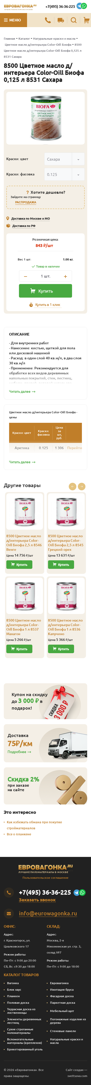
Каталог (24, 38)
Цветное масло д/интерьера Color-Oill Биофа (38, 44)
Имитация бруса (62, 989)
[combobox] (64, 159)
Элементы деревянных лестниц (24, 1021)
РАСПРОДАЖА (25, 202)
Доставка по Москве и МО (30, 218)
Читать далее (20, 391)
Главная (9, 38)
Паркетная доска (62, 1002)
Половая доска (18, 1002)
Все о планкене (19, 834)
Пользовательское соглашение (45, 877)
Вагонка (13, 983)
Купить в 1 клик (47, 305)
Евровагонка (59, 983)
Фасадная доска (62, 996)
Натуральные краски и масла (54, 38)
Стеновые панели (63, 1031)
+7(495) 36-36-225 (60, 7)
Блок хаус (14, 989)
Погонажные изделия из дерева (68, 1021)
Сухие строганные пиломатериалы (20, 1031)
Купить (45, 290)
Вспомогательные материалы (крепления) (24, 1041)
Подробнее (17, 752)
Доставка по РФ (23, 225)
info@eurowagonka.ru (48, 913)
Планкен (13, 996)
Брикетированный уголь (25, 1049)
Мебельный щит (62, 1010)
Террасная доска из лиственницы (21, 1010)
